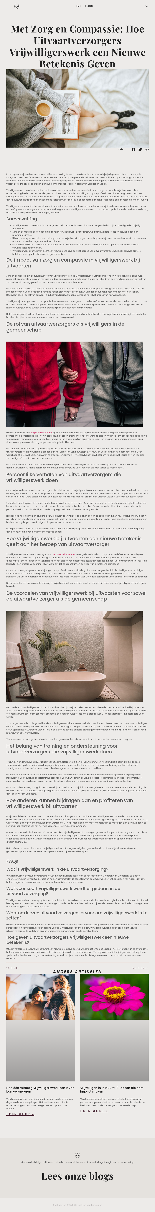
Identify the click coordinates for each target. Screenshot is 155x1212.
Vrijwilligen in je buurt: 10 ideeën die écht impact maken (112, 1090)
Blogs (89, 6)
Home (77, 6)
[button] (147, 6)
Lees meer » (20, 1113)
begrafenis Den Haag (42, 432)
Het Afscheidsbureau (63, 554)
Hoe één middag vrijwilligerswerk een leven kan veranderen (40, 1090)
